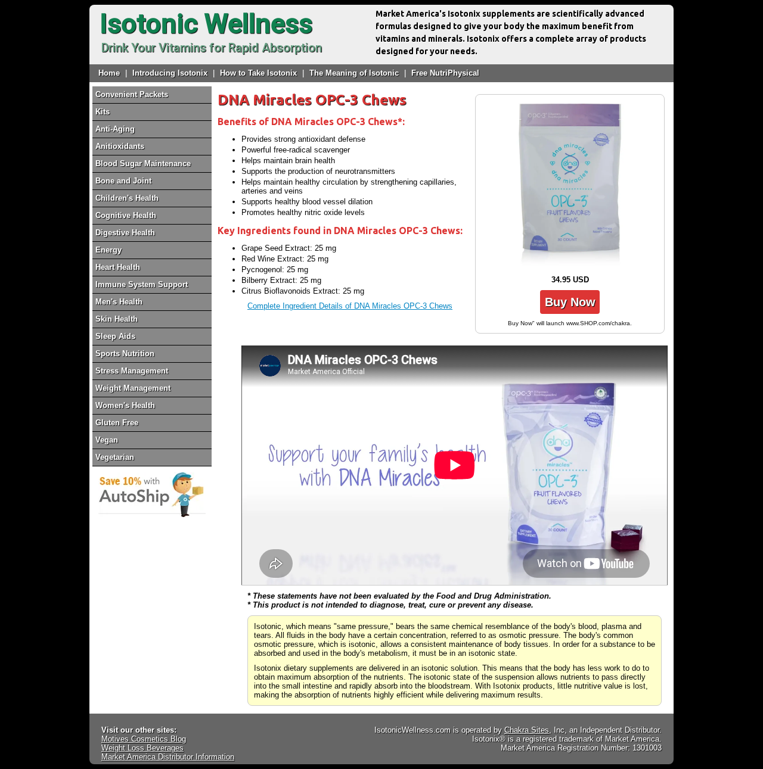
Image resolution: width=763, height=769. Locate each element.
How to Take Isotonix (258, 73)
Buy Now (570, 302)
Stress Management (131, 370)
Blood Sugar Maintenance (143, 163)
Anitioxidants (119, 146)
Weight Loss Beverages (142, 747)
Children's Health (127, 198)
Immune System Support (141, 284)
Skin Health (116, 319)
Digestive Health (125, 232)
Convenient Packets (131, 94)
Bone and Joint (123, 180)
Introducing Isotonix (169, 73)
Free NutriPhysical (445, 73)
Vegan (106, 439)
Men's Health (118, 301)
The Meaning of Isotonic (354, 73)
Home (109, 73)
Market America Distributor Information (167, 756)
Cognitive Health (125, 215)
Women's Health (125, 405)
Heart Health (117, 267)
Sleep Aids (115, 336)
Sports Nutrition (124, 353)
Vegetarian (114, 457)
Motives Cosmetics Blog (143, 738)
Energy (108, 249)
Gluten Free (116, 422)
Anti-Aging (115, 128)
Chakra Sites (526, 730)
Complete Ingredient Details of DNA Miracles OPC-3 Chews (349, 305)
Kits (102, 111)
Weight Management (132, 388)
